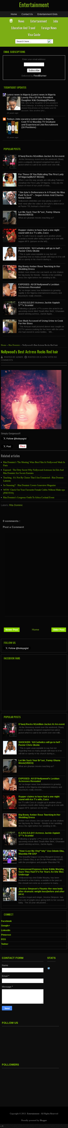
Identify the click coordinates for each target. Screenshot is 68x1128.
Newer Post (11, 629)
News (21, 21)
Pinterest (6, 935)
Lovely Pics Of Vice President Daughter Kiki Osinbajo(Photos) (38, 99)
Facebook (6, 921)
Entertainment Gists (47, 14)
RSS (3, 939)
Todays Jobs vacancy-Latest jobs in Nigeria (30, 119)
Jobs (55, 21)
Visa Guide (34, 34)
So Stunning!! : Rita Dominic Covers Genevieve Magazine (29, 485)
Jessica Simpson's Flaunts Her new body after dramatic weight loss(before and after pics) (41, 891)
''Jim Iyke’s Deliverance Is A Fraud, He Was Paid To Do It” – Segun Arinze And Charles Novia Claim (41, 195)
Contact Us (27, 14)
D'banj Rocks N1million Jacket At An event (41, 156)
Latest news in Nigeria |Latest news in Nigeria (31, 94)
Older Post (58, 629)
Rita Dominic (14, 345)
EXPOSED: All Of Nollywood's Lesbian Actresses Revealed (38, 285)
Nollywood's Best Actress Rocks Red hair (29, 351)
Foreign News (49, 28)
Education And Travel (23, 28)
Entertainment (34, 4)
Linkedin (5, 930)
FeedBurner (40, 75)
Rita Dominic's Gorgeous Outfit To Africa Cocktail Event (28, 497)
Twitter (4, 944)
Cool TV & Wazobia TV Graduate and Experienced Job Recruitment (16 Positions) (39, 125)
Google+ (5, 925)
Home (14, 14)
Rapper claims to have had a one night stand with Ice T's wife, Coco (38, 231)
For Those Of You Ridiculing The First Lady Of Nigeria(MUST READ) (41, 175)
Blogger (43, 1120)
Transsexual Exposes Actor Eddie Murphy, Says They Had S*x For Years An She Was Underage (41, 872)
